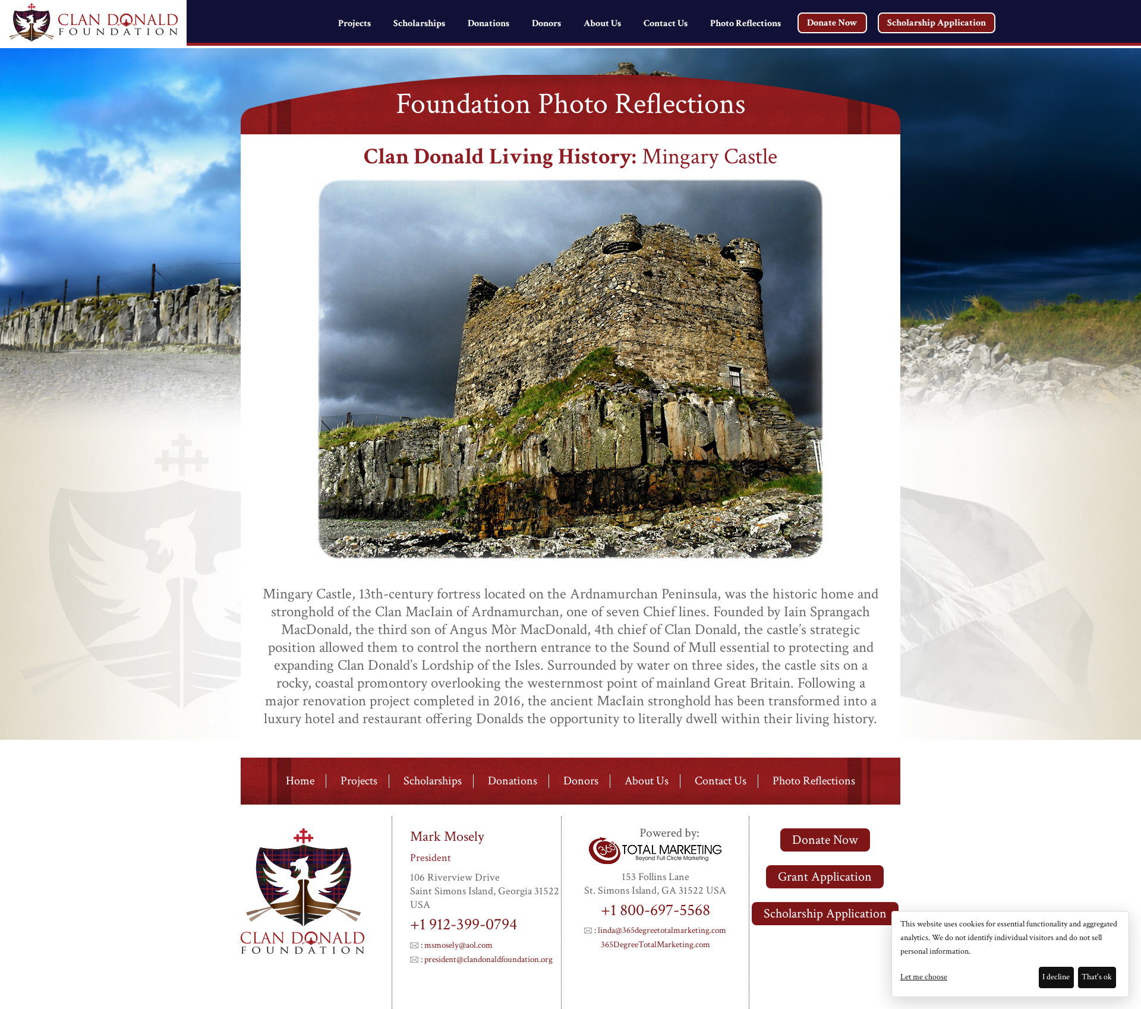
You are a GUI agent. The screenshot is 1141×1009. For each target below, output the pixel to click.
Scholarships (419, 23)
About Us (602, 23)
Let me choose (923, 977)
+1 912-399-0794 (463, 924)
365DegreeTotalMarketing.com (655, 944)
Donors (546, 23)
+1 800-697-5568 (655, 910)
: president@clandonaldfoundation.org (487, 959)
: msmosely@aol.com (457, 945)
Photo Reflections (745, 23)
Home (300, 781)
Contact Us (666, 23)
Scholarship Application (936, 23)
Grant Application (825, 876)
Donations (488, 23)
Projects (354, 23)
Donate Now (832, 23)
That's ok (1097, 977)
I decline (1056, 977)
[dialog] (1010, 954)
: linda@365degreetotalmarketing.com (660, 930)
